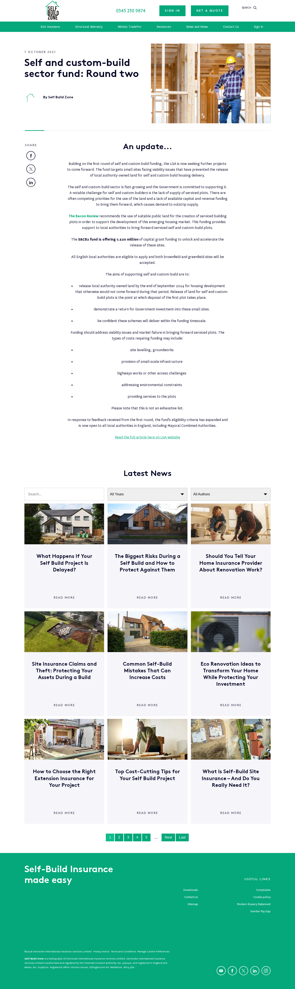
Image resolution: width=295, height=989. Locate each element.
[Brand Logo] (52, 11)
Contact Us (191, 897)
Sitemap (193, 904)
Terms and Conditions (123, 951)
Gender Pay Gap (260, 911)
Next (168, 837)
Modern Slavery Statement (254, 904)
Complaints (263, 890)
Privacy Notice (101, 951)
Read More (64, 597)
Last (182, 837)
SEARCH (246, 7)
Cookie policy (262, 897)
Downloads (190, 890)
